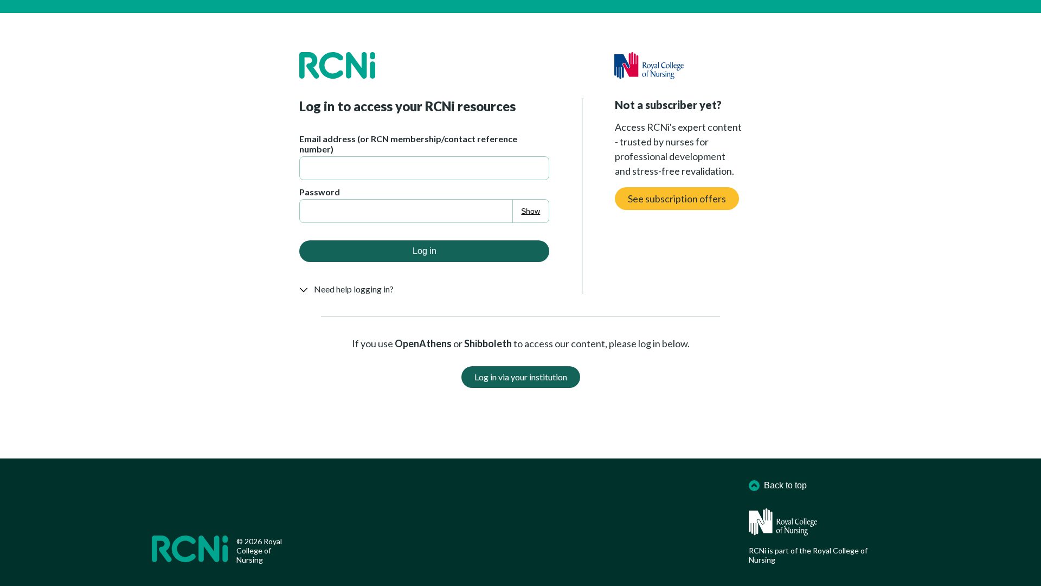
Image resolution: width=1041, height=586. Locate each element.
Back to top (785, 485)
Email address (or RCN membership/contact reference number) (408, 143)
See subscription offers (677, 199)
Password (319, 192)
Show (530, 211)
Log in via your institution (520, 377)
